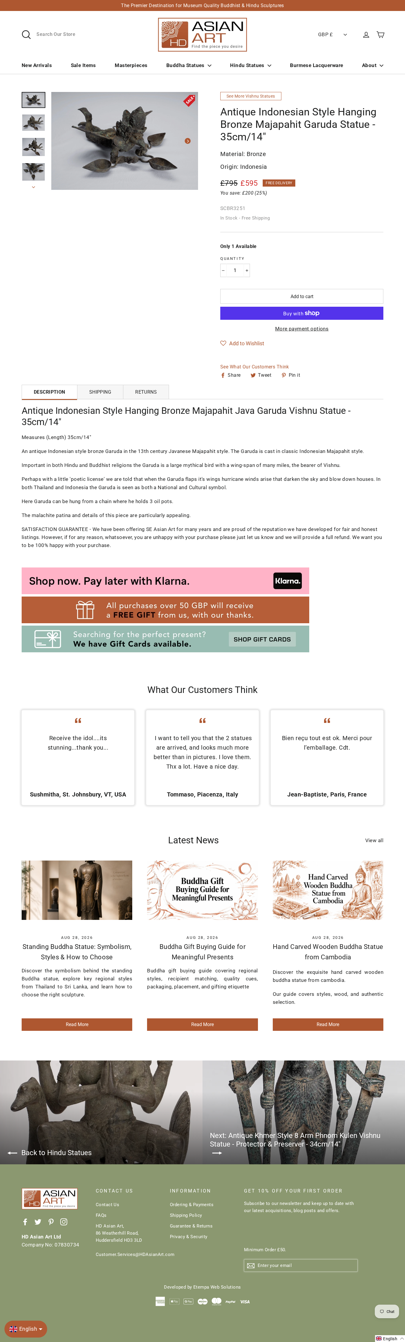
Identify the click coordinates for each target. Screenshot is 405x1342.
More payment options (302, 329)
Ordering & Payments (191, 1204)
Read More (77, 1024)
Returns (146, 392)
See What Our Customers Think (254, 367)
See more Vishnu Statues (251, 96)
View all (374, 840)
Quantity (232, 258)
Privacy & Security (189, 1236)
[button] (242, 343)
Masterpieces (131, 65)
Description (49, 392)
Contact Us (107, 1204)
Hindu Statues (247, 65)
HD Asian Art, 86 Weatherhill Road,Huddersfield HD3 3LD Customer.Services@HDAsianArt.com (128, 1240)
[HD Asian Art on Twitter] (38, 1221)
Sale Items (83, 65)
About (369, 65)
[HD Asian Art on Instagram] (63, 1221)
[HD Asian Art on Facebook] (25, 1221)
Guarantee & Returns (191, 1226)
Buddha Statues (185, 65)
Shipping (100, 392)
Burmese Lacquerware (316, 65)
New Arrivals (37, 65)
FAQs (101, 1215)
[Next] (188, 141)
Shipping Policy (186, 1215)
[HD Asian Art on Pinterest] (51, 1221)
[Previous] (62, 141)
